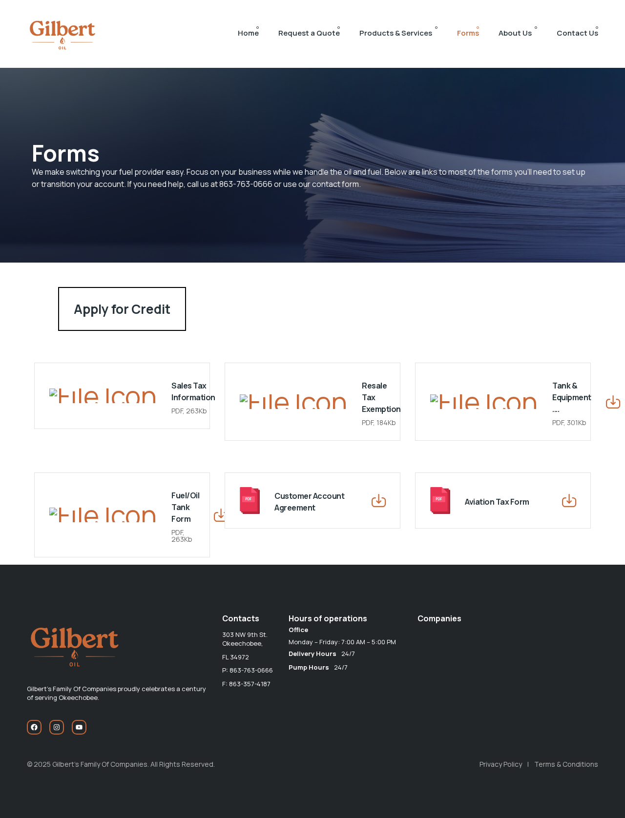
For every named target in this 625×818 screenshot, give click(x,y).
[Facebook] (34, 727)
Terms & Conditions (566, 764)
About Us (515, 33)
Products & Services (395, 33)
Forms (468, 33)
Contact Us (577, 33)
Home (248, 33)
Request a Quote (309, 33)
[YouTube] (79, 727)
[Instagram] (56, 727)
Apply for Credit (122, 309)
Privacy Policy (500, 764)
